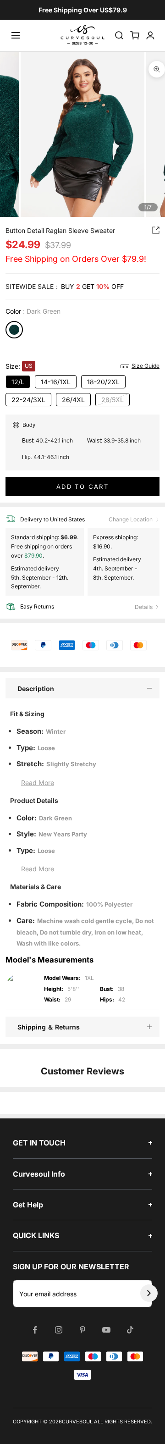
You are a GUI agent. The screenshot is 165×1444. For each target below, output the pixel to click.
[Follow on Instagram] (58, 1329)
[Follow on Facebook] (34, 1329)
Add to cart (82, 486)
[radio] (14, 329)
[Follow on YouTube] (106, 1329)
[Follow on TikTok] (130, 1329)
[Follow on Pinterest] (82, 1329)
